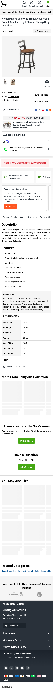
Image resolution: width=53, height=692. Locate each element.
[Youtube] (22, 668)
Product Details (7, 31)
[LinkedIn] (46, 110)
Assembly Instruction (16, 366)
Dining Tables (46, 571)
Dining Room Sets (9, 571)
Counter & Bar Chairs (27, 12)
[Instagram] (28, 668)
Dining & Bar (12, 12)
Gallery (47, 87)
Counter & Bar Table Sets (28, 571)
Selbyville (14, 100)
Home (4, 12)
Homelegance (13, 96)
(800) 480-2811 (14, 610)
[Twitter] (39, 110)
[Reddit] (50, 110)
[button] (24, 4)
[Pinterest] (43, 110)
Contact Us (13, 626)
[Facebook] (36, 110)
